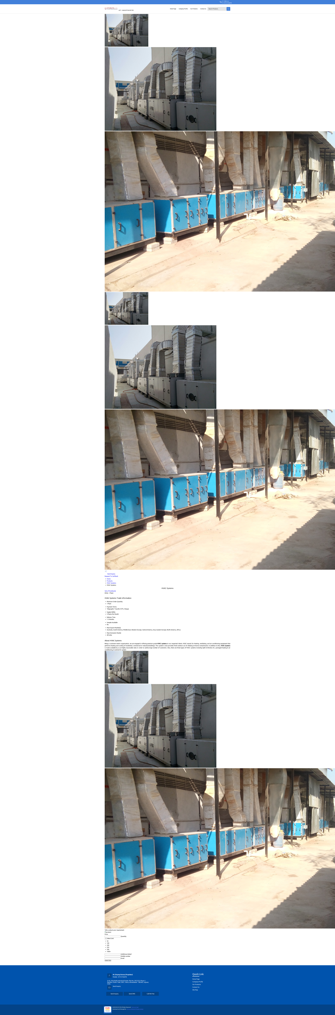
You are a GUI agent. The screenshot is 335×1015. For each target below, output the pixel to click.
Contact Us (203, 8)
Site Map (195, 990)
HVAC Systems (111, 583)
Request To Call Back (111, 576)
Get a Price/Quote (110, 591)
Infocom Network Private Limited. (135, 1009)
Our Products (194, 8)
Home (109, 579)
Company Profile (183, 8)
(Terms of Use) (135, 1007)
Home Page (173, 8)
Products (110, 581)
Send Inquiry (111, 574)
